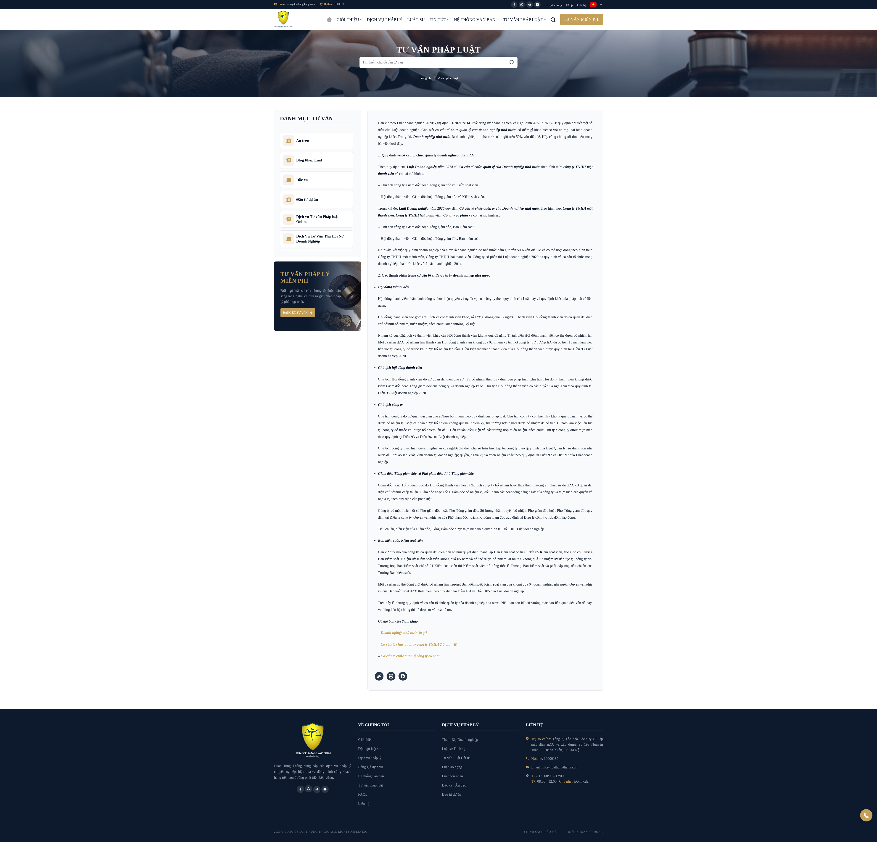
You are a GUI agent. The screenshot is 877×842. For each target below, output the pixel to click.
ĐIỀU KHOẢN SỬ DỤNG (585, 832)
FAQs (569, 5)
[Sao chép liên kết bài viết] (379, 676)
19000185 (339, 4)
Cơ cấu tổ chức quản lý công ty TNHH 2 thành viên (420, 644)
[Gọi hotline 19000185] (866, 815)
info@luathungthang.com (301, 4)
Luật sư (416, 19)
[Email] (537, 4)
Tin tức (438, 19)
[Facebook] (514, 4)
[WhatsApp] (522, 4)
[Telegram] (529, 4)
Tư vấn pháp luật (523, 19)
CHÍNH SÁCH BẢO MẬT (541, 832)
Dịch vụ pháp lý (385, 19)
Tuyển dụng (554, 5)
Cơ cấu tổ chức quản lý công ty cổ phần (411, 656)
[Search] (553, 19)
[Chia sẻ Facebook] (402, 676)
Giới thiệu (348, 19)
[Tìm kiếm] (512, 62)
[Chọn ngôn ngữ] (596, 4)
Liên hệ (581, 5)
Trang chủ (329, 17)
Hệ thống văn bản (475, 19)
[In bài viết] (391, 676)
